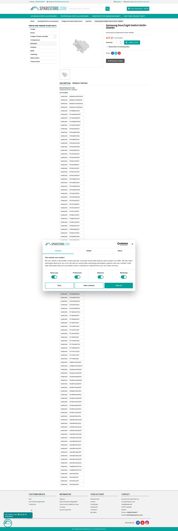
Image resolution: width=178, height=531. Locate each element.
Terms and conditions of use (69, 504)
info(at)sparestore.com (61, 2)
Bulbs (32, 51)
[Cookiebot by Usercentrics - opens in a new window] (119, 244)
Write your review (116, 61)
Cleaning (33, 54)
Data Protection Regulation (69, 502)
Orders (93, 502)
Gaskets (33, 47)
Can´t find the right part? (134, 16)
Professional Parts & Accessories (74, 16)
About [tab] (120, 251)
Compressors (35, 40)
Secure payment (65, 510)
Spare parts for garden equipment (106, 16)
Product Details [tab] (80, 83)
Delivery (62, 499)
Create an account (142, 2)
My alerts (94, 512)
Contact (125, 494)
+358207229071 (40, 2)
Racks (32, 33)
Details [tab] (89, 251)
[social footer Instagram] (147, 523)
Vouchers (94, 510)
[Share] (112, 53)
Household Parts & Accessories (44, 16)
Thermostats (35, 62)
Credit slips (94, 504)
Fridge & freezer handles (39, 36)
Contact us (32, 504)
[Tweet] (115, 53)
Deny (59, 285)
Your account (97, 494)
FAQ (30, 499)
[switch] (77, 277)
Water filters (34, 58)
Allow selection (89, 285)
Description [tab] (65, 83)
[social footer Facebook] (138, 523)
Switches (33, 44)
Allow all (119, 285)
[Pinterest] (119, 53)
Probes (32, 29)
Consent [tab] (58, 251)
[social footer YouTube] (142, 523)
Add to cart (132, 42)
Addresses (94, 507)
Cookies (62, 507)
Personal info (95, 499)
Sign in (132, 2)
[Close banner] (132, 244)
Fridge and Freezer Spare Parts (42, 26)
